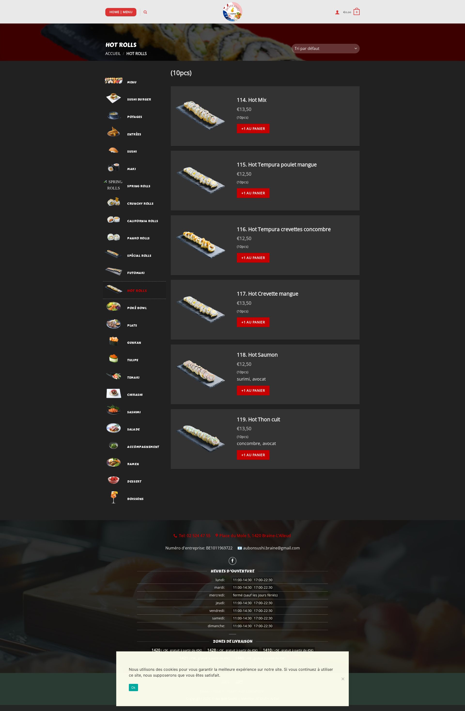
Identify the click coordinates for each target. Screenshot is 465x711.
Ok (133, 687)
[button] (351, 12)
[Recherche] (145, 12)
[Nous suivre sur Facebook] (233, 561)
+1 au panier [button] (253, 128)
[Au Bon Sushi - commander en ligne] (232, 11)
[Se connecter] (337, 12)
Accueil (113, 53)
